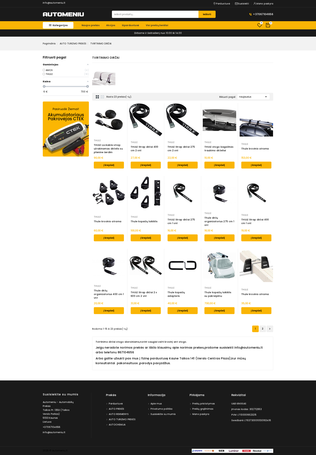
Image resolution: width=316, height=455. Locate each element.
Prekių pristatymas (203, 403)
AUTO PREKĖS (116, 408)
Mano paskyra (200, 414)
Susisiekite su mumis (60, 394)
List (102, 96)
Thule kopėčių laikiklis (144, 221)
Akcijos (110, 25)
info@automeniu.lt (54, 2)
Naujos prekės (91, 25)
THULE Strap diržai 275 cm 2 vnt (181, 148)
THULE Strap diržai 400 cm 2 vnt (144, 148)
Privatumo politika (161, 408)
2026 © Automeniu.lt (55, 450)
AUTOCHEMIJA (117, 424)
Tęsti (269, 328)
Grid (97, 96)
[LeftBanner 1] (66, 129)
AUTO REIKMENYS (118, 414)
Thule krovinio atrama (255, 148)
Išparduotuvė (130, 25)
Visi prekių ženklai (157, 25)
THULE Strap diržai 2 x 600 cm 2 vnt (144, 294)
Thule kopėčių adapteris (176, 294)
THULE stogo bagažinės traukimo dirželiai (218, 148)
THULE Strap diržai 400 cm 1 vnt (255, 221)
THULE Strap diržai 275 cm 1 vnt (181, 221)
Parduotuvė (115, 403)
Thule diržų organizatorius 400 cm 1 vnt (109, 294)
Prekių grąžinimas (202, 408)
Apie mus (156, 403)
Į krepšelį (109, 165)
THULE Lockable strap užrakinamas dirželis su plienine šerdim (108, 148)
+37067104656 (263, 14)
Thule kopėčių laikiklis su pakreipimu (217, 294)
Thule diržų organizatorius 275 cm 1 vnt (219, 221)
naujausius (253, 97)
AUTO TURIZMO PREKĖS (121, 419)
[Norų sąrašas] (259, 25)
